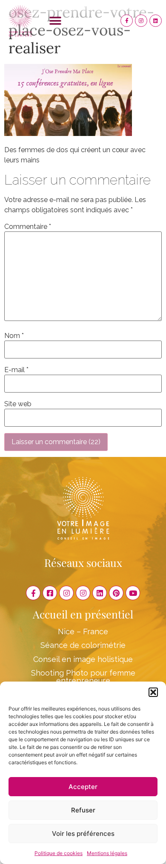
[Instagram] (141, 20)
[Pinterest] (116, 593)
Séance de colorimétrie (83, 645)
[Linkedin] (155, 20)
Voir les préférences (83, 833)
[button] (153, 692)
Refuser (83, 810)
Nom (14, 335)
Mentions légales (107, 853)
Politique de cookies (58, 853)
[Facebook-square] (50, 593)
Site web (17, 404)
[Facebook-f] (126, 20)
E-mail (16, 370)
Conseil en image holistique (83, 659)
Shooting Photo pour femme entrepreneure (83, 676)
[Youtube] (133, 593)
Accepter (83, 787)
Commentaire (27, 226)
